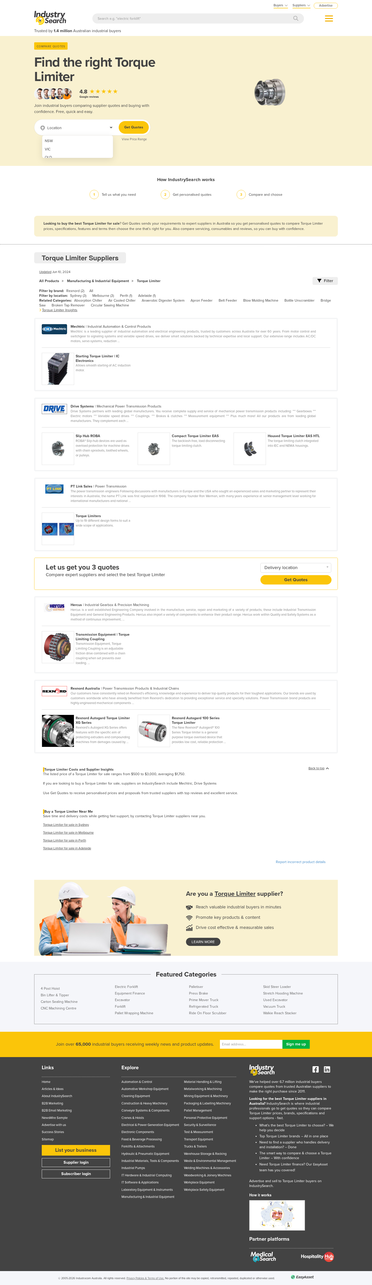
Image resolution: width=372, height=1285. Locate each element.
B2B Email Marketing (57, 1110)
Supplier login (76, 1162)
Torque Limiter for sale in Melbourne (68, 833)
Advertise (326, 6)
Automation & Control (136, 1082)
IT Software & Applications (140, 1182)
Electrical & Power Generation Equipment (150, 1125)
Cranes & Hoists (132, 1118)
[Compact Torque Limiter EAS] (186, 430)
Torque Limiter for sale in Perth (64, 841)
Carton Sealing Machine (59, 1002)
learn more (203, 942)
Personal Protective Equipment (205, 1118)
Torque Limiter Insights (59, 310)
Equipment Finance (130, 993)
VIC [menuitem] (48, 149)
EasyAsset (320, 1164)
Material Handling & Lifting (202, 1082)
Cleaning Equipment (135, 1096)
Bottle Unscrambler (299, 300)
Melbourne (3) (103, 296)
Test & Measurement (198, 1132)
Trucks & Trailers (195, 1146)
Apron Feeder (202, 300)
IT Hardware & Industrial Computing (146, 1175)
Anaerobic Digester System (163, 300)
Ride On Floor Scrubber (207, 1013)
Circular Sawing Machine (110, 305)
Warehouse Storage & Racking (205, 1154)
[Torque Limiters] (89, 510)
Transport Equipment (198, 1139)
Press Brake (198, 993)
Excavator (122, 1000)
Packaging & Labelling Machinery (207, 1103)
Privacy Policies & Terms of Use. (145, 1278)
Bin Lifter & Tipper (55, 995)
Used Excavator (275, 1000)
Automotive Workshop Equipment (145, 1089)
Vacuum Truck (274, 1006)
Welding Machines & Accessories (207, 1168)
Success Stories (53, 1132)
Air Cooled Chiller (122, 300)
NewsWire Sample (55, 1118)
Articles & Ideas (53, 1089)
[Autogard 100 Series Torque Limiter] (185, 712)
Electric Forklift (126, 987)
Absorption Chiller (88, 300)
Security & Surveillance (200, 1125)
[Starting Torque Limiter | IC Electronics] (89, 350)
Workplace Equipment (199, 1182)
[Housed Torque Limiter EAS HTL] (281, 430)
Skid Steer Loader (277, 987)
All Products (49, 281)
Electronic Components (137, 1132)
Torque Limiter (148, 281)
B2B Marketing (52, 1103)
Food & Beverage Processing (141, 1139)
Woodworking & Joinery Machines (207, 1175)
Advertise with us (54, 1125)
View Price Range (134, 139)
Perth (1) (126, 296)
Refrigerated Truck (203, 1006)
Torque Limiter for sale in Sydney (66, 825)
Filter (328, 280)
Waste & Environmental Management (210, 1161)
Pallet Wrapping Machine (134, 1013)
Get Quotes (133, 127)
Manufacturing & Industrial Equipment (98, 281)
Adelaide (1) (147, 296)
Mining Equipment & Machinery (206, 1096)
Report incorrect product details (301, 862)
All (91, 291)
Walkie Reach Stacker (280, 1013)
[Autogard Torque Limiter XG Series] (90, 712)
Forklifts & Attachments (138, 1146)
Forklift (120, 1006)
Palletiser (196, 987)
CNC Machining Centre (58, 1008)
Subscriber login (76, 1173)
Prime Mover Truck (203, 1000)
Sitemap (48, 1139)
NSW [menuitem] (49, 141)
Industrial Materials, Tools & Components (150, 1161)
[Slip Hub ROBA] (90, 430)
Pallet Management (198, 1110)
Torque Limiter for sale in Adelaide (67, 848)
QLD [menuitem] (48, 157)
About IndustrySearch (57, 1096)
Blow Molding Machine (260, 300)
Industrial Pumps (133, 1168)
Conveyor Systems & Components (145, 1110)
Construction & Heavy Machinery (144, 1103)
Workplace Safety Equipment (204, 1190)
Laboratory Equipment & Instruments (147, 1190)
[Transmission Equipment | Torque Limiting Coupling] (89, 628)
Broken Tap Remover (68, 305)
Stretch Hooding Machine (283, 993)
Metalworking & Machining (203, 1089)
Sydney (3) (78, 296)
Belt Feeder (228, 300)
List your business (76, 1150)
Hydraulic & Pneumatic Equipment (145, 1154)
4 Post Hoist (50, 988)
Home (46, 1082)
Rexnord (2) (75, 291)
